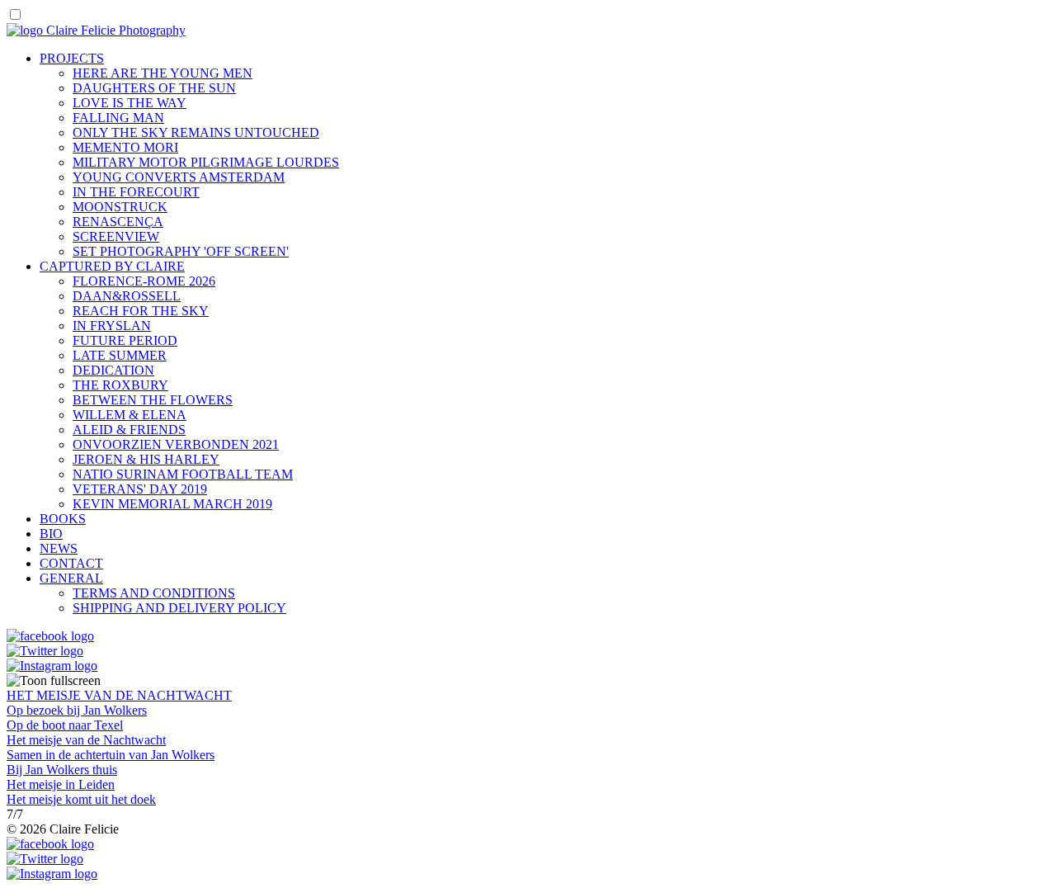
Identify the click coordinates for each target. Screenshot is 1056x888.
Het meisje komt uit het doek (81, 799)
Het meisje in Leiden (61, 784)
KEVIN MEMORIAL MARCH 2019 (172, 504)
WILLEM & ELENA (129, 415)
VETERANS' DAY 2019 (140, 489)
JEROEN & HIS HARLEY (146, 459)
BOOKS (63, 519)
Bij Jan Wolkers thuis (62, 770)
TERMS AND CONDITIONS (154, 593)
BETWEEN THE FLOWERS (153, 400)
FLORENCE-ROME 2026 (144, 281)
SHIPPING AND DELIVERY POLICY (179, 608)
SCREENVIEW (116, 236)
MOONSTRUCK (120, 207)
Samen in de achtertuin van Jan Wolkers (110, 755)
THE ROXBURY (120, 385)
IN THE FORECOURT (136, 192)
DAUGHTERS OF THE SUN (154, 88)
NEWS (59, 548)
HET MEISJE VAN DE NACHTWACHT (119, 695)
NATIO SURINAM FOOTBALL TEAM (183, 474)
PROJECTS (72, 58)
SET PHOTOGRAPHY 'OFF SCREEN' (181, 251)
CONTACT (71, 563)
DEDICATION (113, 370)
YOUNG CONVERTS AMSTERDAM (179, 177)
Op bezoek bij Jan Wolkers (77, 710)
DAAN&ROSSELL (127, 296)
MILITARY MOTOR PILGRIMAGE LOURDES (206, 162)
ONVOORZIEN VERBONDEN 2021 (176, 444)
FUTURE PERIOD (125, 340)
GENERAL (71, 578)
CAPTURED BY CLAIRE (112, 266)
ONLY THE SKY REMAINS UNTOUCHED (196, 132)
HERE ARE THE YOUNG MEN (162, 73)
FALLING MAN (118, 118)
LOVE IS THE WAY (129, 103)
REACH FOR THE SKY (141, 311)
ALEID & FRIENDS (129, 430)
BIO (51, 534)
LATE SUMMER (120, 355)
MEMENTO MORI (125, 147)
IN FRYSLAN (112, 326)
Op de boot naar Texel (65, 725)
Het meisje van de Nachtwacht (86, 740)
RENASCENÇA (118, 222)
